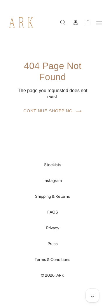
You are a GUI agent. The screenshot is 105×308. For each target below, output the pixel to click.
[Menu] (98, 22)
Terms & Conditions (52, 259)
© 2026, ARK (52, 275)
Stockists (52, 164)
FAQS (52, 212)
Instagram (52, 180)
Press (53, 243)
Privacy (52, 228)
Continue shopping (48, 111)
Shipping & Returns (52, 196)
